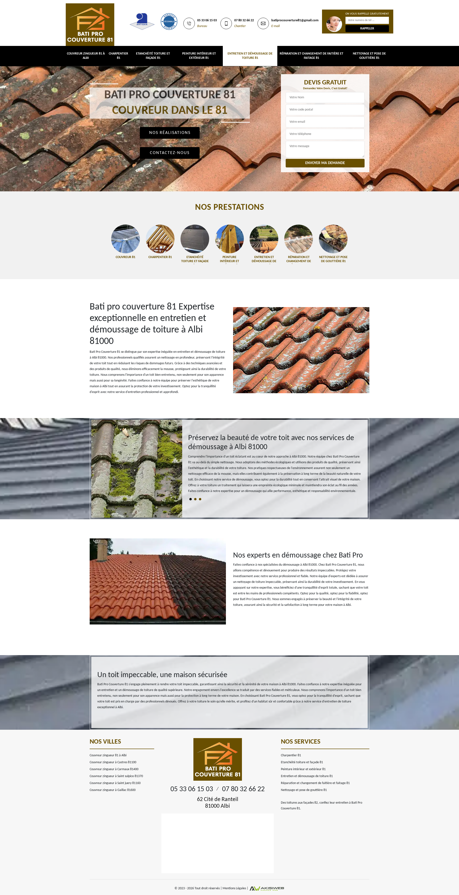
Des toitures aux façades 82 (299, 803)
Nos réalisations (170, 133)
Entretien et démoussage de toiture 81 (250, 56)
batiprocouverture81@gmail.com (294, 20)
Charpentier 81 (118, 56)
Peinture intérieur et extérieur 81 (199, 56)
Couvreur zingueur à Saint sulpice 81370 (116, 776)
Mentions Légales (234, 888)
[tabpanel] (275, 466)
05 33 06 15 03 (207, 20)
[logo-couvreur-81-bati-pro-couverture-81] (90, 23)
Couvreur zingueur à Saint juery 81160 (115, 783)
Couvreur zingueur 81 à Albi (86, 56)
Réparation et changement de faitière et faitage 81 (311, 56)
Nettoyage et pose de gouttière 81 (369, 56)
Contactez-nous (170, 153)
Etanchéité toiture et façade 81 (153, 56)
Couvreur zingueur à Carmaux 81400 (114, 769)
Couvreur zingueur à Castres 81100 (113, 762)
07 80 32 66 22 (244, 20)
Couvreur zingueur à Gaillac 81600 (113, 790)
